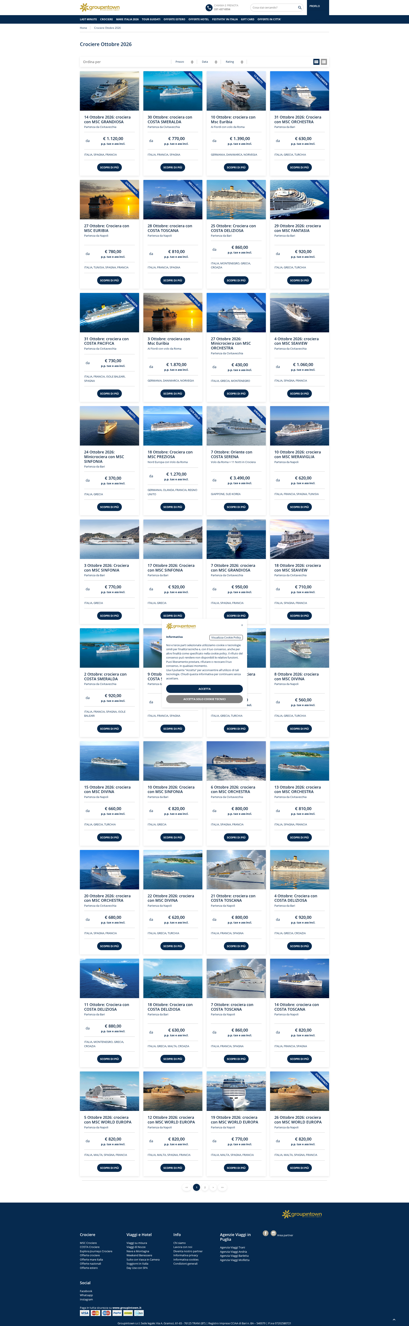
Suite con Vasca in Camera (143, 1259)
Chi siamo (179, 1243)
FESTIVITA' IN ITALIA (225, 19)
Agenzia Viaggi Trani (232, 1247)
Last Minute (88, 19)
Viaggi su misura (137, 1243)
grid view (316, 62)
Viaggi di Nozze (136, 1247)
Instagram (86, 1299)
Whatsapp (86, 1295)
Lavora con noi (182, 1247)
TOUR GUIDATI (151, 19)
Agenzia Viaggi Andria (233, 1252)
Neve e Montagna (138, 1251)
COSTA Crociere (89, 1247)
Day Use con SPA (137, 1268)
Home (83, 28)
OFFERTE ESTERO (174, 19)
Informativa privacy (185, 1255)
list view (324, 62)
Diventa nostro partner (188, 1251)
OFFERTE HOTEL (199, 19)
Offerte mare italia (91, 1259)
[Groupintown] (100, 7)
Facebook (86, 1291)
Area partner (285, 1235)
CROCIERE (106, 19)
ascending (192, 61)
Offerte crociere (90, 1255)
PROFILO (315, 6)
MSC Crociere (88, 1243)
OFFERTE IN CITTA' (269, 19)
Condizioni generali (185, 1263)
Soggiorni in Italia (137, 1263)
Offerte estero (89, 1268)
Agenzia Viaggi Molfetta (234, 1260)
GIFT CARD (247, 19)
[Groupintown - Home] (302, 1214)
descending (192, 63)
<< (186, 1187)
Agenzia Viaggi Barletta (234, 1256)
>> (222, 1187)
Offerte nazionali (90, 1263)
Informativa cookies (186, 1259)
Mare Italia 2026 (127, 19)
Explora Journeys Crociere (96, 1251)
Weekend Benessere (139, 1255)
